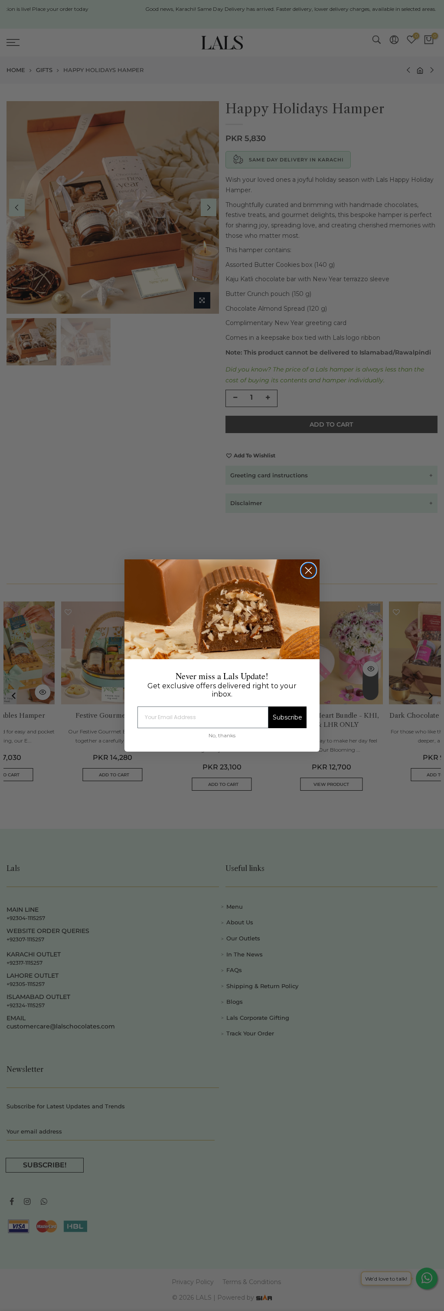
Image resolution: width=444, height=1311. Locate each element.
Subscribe (287, 717)
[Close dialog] (308, 570)
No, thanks (222, 735)
